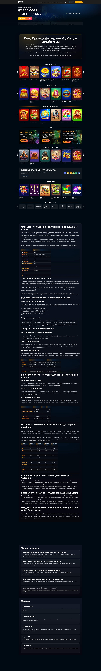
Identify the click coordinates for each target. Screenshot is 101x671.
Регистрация (40, 2)
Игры (36, 2)
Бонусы (65, 2)
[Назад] (17, 72)
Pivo (20, 2)
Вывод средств (59, 2)
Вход (45, 2)
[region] (50, 74)
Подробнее (24, 176)
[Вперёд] (84, 72)
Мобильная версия (51, 2)
